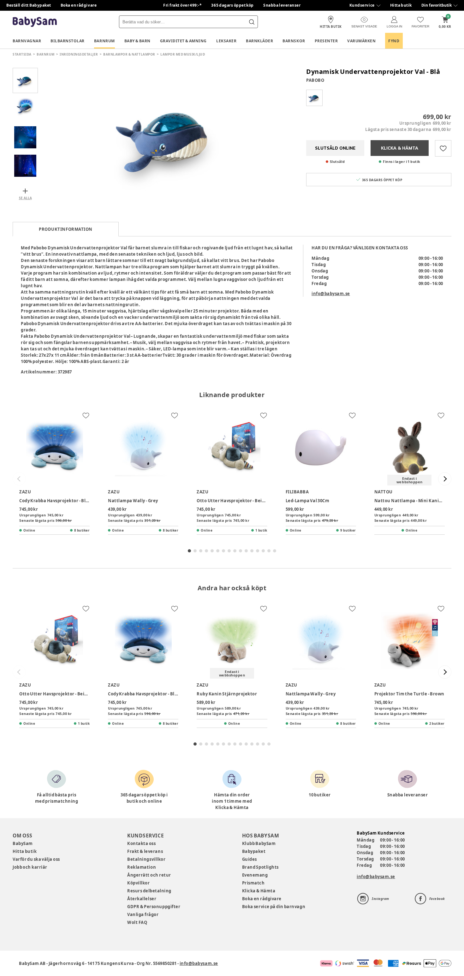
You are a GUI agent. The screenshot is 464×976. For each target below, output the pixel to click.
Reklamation (141, 867)
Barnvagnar (27, 41)
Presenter (326, 41)
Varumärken (361, 41)
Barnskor (294, 41)
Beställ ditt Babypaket (28, 5)
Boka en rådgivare (79, 5)
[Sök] (252, 22)
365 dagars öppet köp (232, 5)
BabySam (23, 843)
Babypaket (254, 851)
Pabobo (315, 80)
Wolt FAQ (137, 922)
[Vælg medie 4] (25, 165)
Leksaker (226, 41)
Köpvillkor (138, 883)
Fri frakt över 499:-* (182, 5)
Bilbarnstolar (68, 41)
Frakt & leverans (145, 851)
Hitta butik (401, 5)
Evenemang (255, 875)
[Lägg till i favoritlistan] (443, 148)
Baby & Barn (137, 41)
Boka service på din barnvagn (273, 906)
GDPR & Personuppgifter (153, 906)
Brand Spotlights (260, 867)
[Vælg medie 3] (25, 137)
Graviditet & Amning (183, 41)
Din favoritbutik (436, 5)
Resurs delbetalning (149, 891)
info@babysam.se (331, 293)
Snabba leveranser (282, 5)
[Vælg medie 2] (25, 109)
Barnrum (104, 41)
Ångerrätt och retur (149, 875)
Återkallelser (141, 899)
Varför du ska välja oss (36, 859)
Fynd (393, 41)
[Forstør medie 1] (169, 137)
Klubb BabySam (259, 843)
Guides (249, 859)
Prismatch (253, 883)
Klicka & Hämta (259, 891)
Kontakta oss (141, 843)
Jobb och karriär (30, 867)
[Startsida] (35, 22)
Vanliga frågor (142, 914)
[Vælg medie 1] (25, 80)
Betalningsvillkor (146, 859)
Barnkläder (259, 41)
